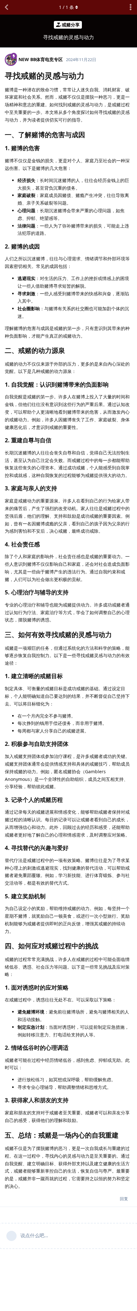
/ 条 (66, 7)
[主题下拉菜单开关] (130, 7)
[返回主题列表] (6, 7)
